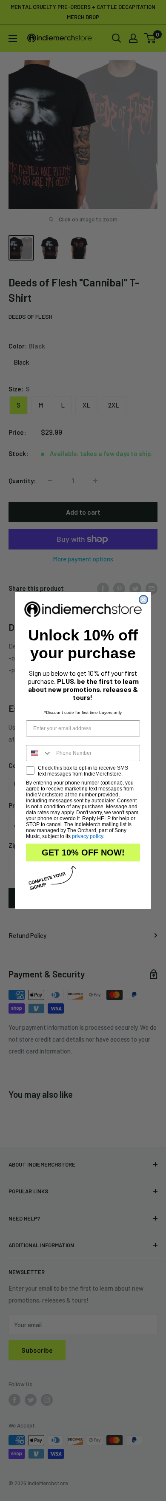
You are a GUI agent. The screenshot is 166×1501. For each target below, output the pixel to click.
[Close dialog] (143, 599)
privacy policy (87, 836)
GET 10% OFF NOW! (83, 852)
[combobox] (39, 753)
